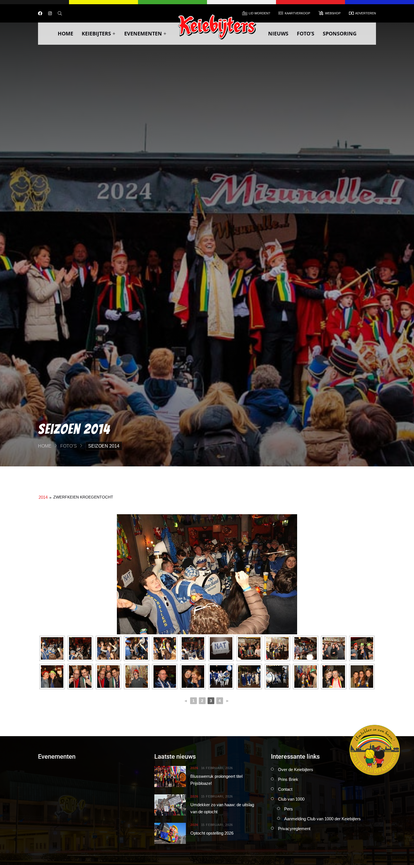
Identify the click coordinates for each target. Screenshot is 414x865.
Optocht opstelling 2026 (211, 833)
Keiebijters (96, 33)
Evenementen (143, 33)
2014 (43, 497)
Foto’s (305, 33)
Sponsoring (340, 33)
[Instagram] (50, 13)
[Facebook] (40, 13)
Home (65, 33)
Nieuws (278, 33)
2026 (194, 768)
